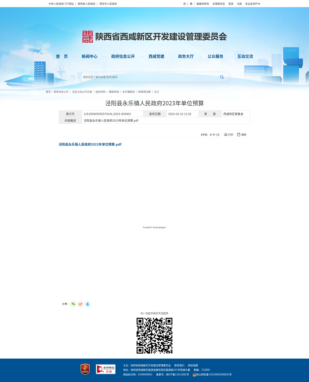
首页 (48, 91)
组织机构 (100, 91)
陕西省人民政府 (86, 3)
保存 (243, 134)
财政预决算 (144, 91)
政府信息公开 (61, 91)
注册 (239, 3)
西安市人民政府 (108, 3)
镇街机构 (114, 91)
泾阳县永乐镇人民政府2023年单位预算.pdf (90, 144)
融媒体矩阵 (203, 3)
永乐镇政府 (128, 91)
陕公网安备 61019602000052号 (214, 374)
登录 (230, 3)
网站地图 (193, 365)
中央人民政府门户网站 (61, 3)
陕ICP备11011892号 (177, 374)
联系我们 (179, 365)
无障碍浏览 (218, 3)
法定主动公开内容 (82, 91)
